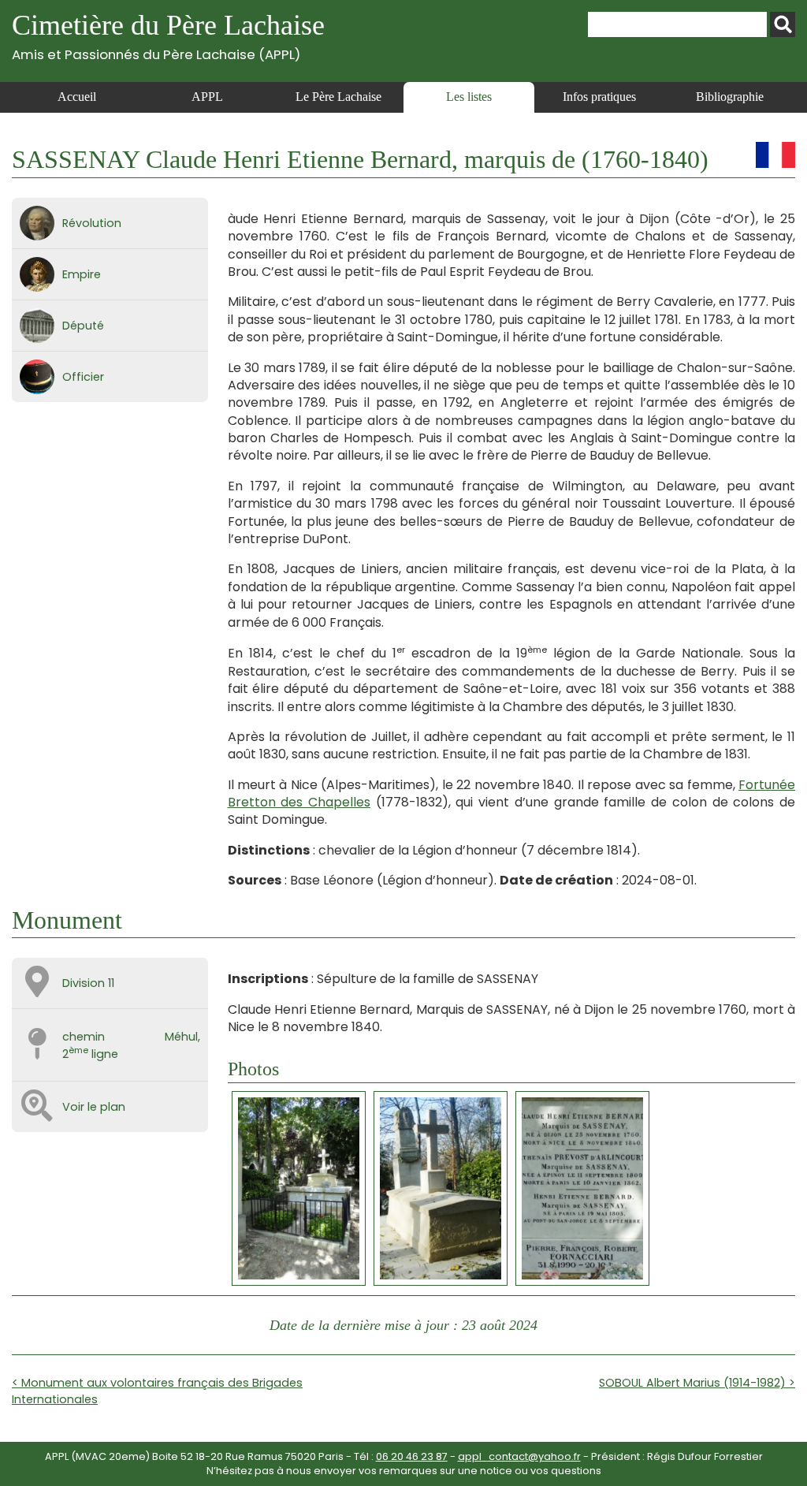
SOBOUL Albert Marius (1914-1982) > (697, 1383)
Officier (83, 377)
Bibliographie (730, 96)
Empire (81, 274)
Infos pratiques (599, 96)
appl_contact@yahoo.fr (519, 1456)
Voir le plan (93, 1107)
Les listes (469, 96)
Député (83, 325)
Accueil (77, 96)
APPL (207, 96)
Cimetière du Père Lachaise (168, 35)
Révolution (91, 223)
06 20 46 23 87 (412, 1456)
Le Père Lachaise (338, 96)
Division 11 (88, 983)
